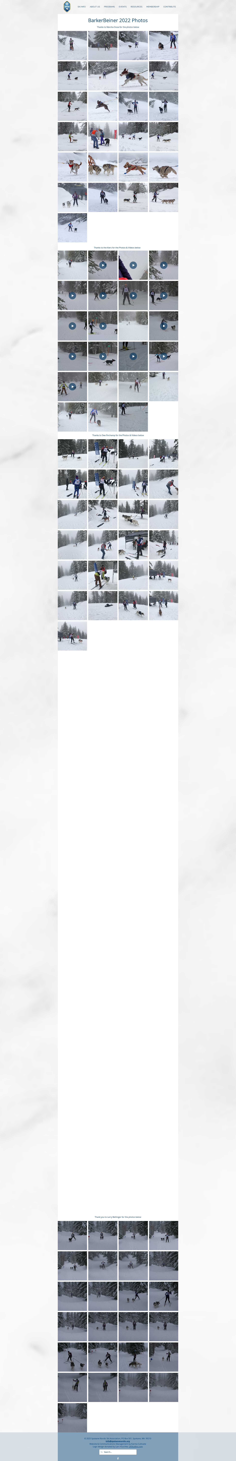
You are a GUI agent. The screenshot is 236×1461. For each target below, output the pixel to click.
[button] (82, 6)
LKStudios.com (136, 1446)
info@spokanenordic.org (118, 1441)
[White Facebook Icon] (117, 1458)
